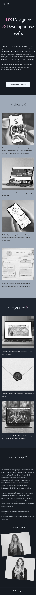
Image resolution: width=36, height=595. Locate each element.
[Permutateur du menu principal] (32, 4)
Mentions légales (18, 591)
